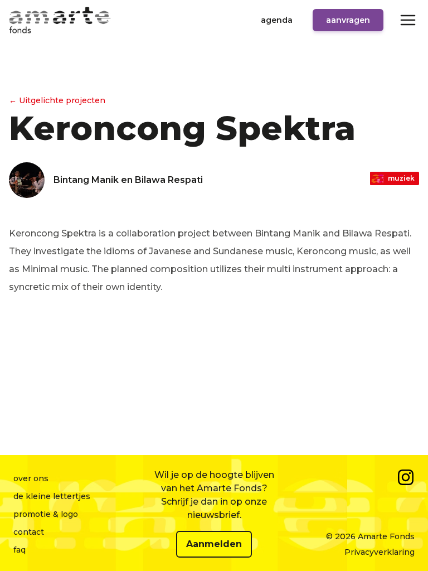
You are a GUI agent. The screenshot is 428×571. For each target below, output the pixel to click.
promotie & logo (45, 514)
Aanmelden (214, 544)
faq (19, 550)
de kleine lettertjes (51, 496)
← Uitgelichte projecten (57, 100)
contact (28, 532)
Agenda (277, 20)
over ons (30, 478)
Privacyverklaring (379, 552)
